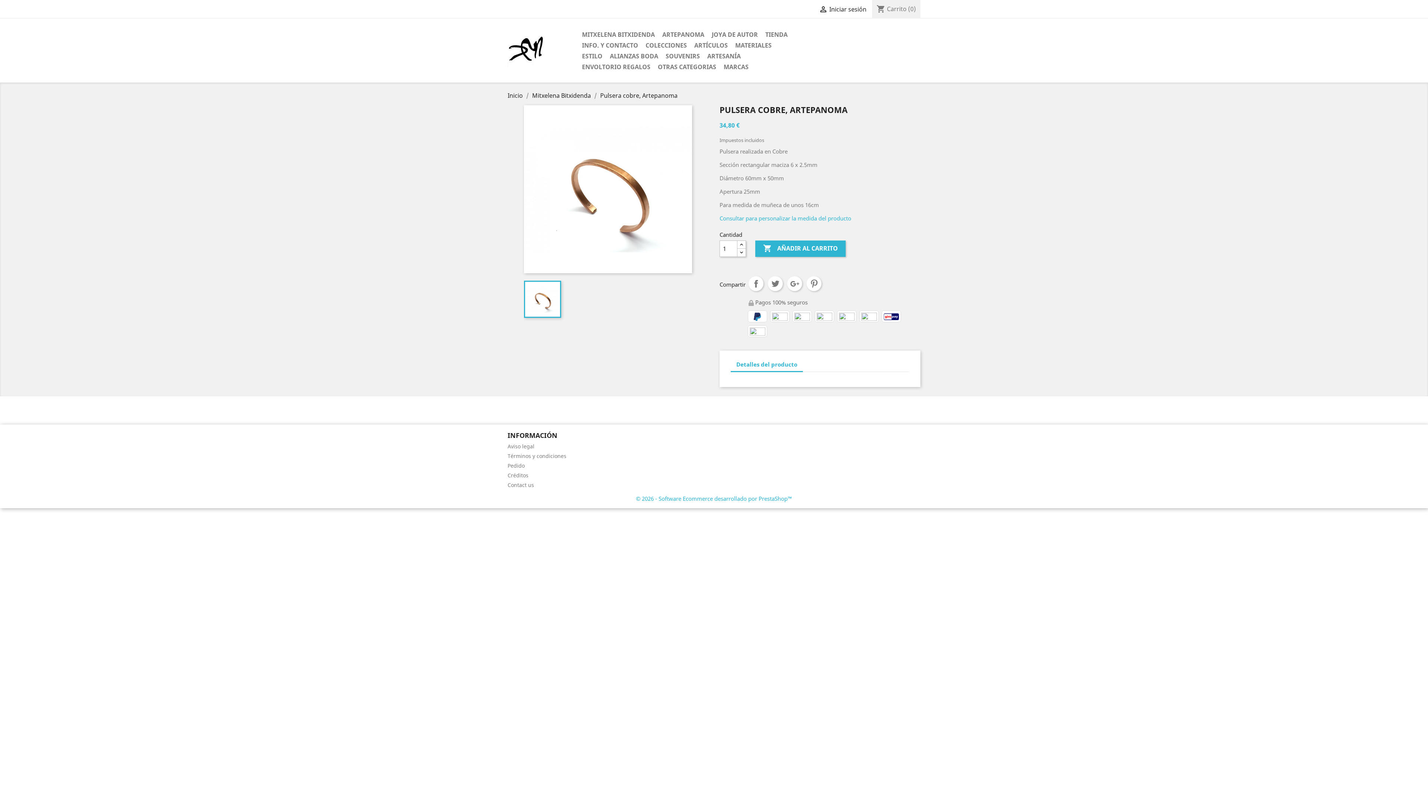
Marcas (736, 67)
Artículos (711, 45)
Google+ (794, 283)
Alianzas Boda (634, 56)
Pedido (516, 465)
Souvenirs (683, 56)
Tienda (776, 34)
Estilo (592, 56)
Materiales (753, 45)
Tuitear (775, 283)
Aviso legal (521, 446)
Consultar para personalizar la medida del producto (785, 218)
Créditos (518, 475)
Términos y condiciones (537, 455)
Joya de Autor (735, 34)
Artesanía (724, 56)
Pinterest (814, 283)
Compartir (756, 283)
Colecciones (666, 45)
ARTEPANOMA (683, 34)
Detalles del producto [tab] (766, 364)
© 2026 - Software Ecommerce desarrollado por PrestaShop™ (714, 498)
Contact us (521, 484)
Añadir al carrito (800, 248)
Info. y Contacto (610, 45)
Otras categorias (687, 67)
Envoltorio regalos (616, 67)
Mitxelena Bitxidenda (618, 34)
